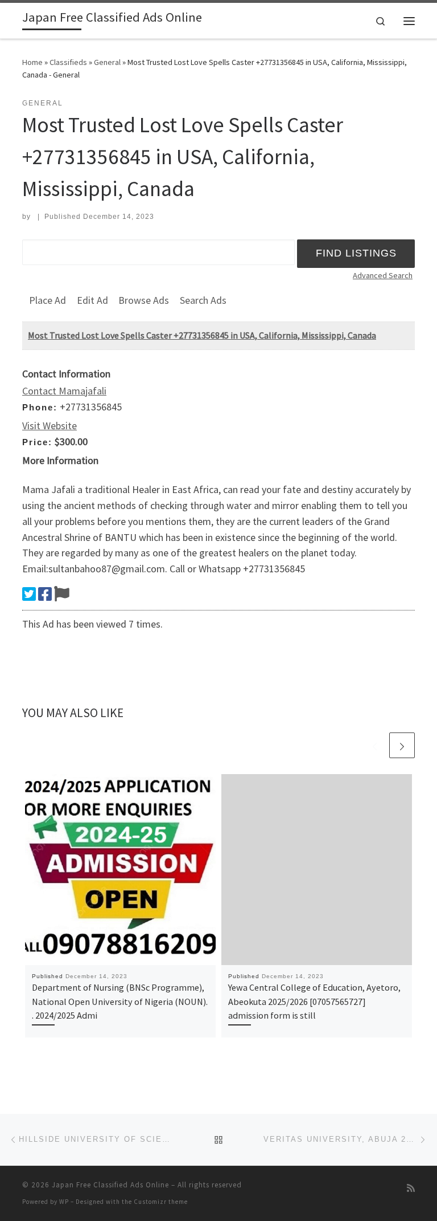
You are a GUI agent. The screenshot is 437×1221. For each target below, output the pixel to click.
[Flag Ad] (61, 594)
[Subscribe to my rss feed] (411, 1188)
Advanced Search (383, 275)
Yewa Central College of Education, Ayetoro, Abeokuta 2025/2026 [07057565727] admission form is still (314, 1001)
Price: (37, 442)
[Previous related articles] (374, 745)
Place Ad (47, 300)
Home (32, 62)
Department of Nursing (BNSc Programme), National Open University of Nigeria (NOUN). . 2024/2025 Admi (120, 1001)
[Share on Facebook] (45, 594)
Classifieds (68, 62)
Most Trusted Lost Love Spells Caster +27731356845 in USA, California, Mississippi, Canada (202, 335)
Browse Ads (143, 300)
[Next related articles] (402, 745)
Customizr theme (161, 1202)
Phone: (39, 407)
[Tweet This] (29, 594)
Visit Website (49, 425)
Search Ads (203, 300)
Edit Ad (92, 300)
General (107, 62)
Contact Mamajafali (64, 390)
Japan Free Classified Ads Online (110, 1185)
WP (64, 1202)
